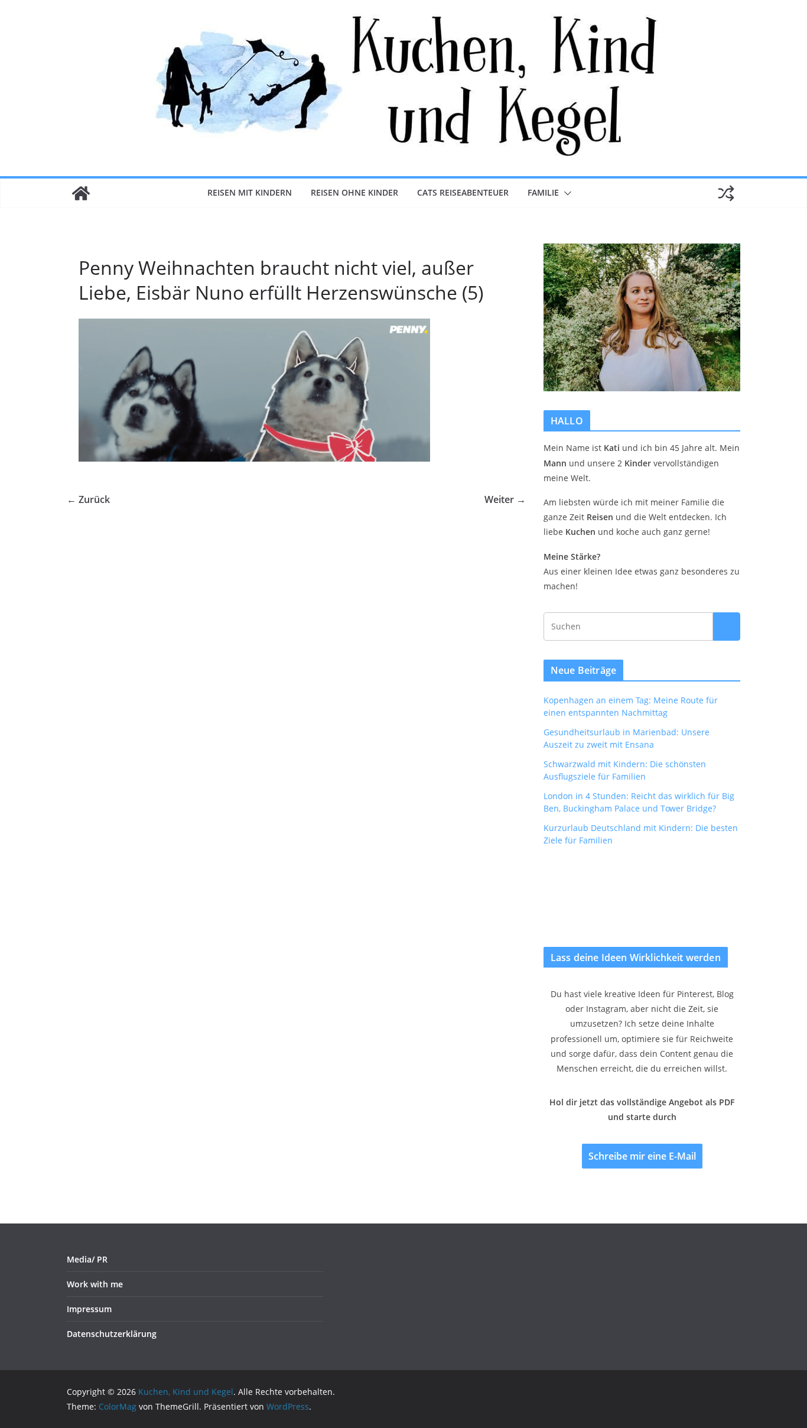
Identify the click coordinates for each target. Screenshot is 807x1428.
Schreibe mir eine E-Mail (642, 1156)
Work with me (95, 1284)
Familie (543, 192)
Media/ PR (87, 1259)
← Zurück (88, 499)
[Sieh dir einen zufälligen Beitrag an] (726, 193)
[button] (565, 193)
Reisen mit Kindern (249, 192)
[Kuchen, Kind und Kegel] (81, 193)
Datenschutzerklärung (112, 1333)
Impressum (89, 1309)
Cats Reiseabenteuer (463, 192)
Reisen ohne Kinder (354, 192)
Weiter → (505, 499)
